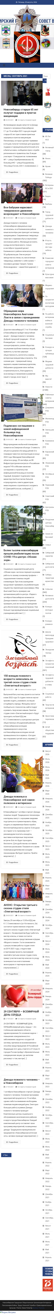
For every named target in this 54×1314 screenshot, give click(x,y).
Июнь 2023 (47, 1053)
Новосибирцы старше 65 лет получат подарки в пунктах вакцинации (21, 113)
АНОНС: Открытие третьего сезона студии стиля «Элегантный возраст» (20, 908)
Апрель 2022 (48, 1164)
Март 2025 (47, 887)
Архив (47, 166)
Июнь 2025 (47, 863)
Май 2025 (47, 871)
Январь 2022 (48, 1187)
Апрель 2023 (48, 1069)
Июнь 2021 (47, 1243)
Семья (48, 545)
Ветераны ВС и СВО (49, 186)
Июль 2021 (47, 1235)
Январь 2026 (48, 808)
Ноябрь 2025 (48, 824)
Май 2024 (47, 966)
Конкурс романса (48, 622)
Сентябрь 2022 (49, 1124)
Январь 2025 (48, 903)
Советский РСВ (49, 497)
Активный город (49, 149)
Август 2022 (48, 1132)
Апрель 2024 (48, 974)
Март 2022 (47, 1172)
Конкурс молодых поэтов (49, 610)
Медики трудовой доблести (49, 364)
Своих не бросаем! (49, 535)
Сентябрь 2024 (49, 934)
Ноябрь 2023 (48, 1013)
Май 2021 (47, 1251)
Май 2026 (47, 776)
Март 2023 (47, 1077)
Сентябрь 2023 (49, 1029)
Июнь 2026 (47, 768)
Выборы (48, 204)
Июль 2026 (47, 760)
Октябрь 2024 (48, 926)
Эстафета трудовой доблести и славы (49, 680)
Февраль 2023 (49, 1085)
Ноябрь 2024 (48, 919)
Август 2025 (48, 847)
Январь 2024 (48, 998)
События (49, 589)
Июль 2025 (47, 855)
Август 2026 (48, 752)
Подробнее (13, 172)
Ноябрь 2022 (48, 1108)
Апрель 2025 (48, 879)
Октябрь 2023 (48, 1021)
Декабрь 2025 (49, 816)
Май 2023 (47, 1061)
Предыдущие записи (8, 1155)
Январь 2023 (48, 1093)
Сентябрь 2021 (49, 1219)
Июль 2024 (47, 950)
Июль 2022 (47, 1140)
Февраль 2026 (49, 800)
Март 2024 (47, 982)
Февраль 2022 (49, 1180)
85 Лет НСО (48, 138)
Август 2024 (48, 942)
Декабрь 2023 (49, 1006)
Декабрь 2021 (49, 1195)
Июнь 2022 (47, 1148)
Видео (48, 196)
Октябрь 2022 (48, 1116)
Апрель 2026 (48, 784)
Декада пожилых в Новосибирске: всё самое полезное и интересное (19, 800)
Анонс (47, 158)
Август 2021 (48, 1227)
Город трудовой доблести (49, 215)
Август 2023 (48, 1037)
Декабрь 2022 (49, 1100)
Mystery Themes (38, 1308)
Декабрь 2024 (49, 911)
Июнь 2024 (47, 958)
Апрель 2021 (48, 1259)
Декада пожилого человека (49, 229)
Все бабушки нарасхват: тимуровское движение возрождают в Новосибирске (21, 210)
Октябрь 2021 (48, 1211)
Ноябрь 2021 (48, 1203)
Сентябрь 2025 (49, 839)
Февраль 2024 (49, 990)
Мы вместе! (48, 377)
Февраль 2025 (49, 895)
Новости (48, 387)
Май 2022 (47, 1156)
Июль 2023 (47, 1045)
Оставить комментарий (27, 120)
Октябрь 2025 (48, 832)
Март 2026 (47, 792)
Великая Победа (48, 175)
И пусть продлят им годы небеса (48, 245)
